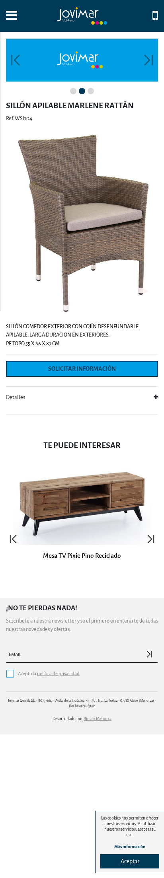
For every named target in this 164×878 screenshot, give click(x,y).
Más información (129, 847)
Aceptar (130, 861)
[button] (15, 60)
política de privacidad (58, 673)
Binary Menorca (97, 718)
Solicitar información (82, 369)
